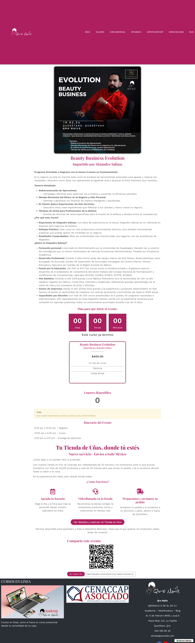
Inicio (87, 32)
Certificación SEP (155, 32)
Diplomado (136, 32)
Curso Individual (117, 32)
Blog (191, 32)
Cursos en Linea (176, 32)
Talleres (100, 32)
